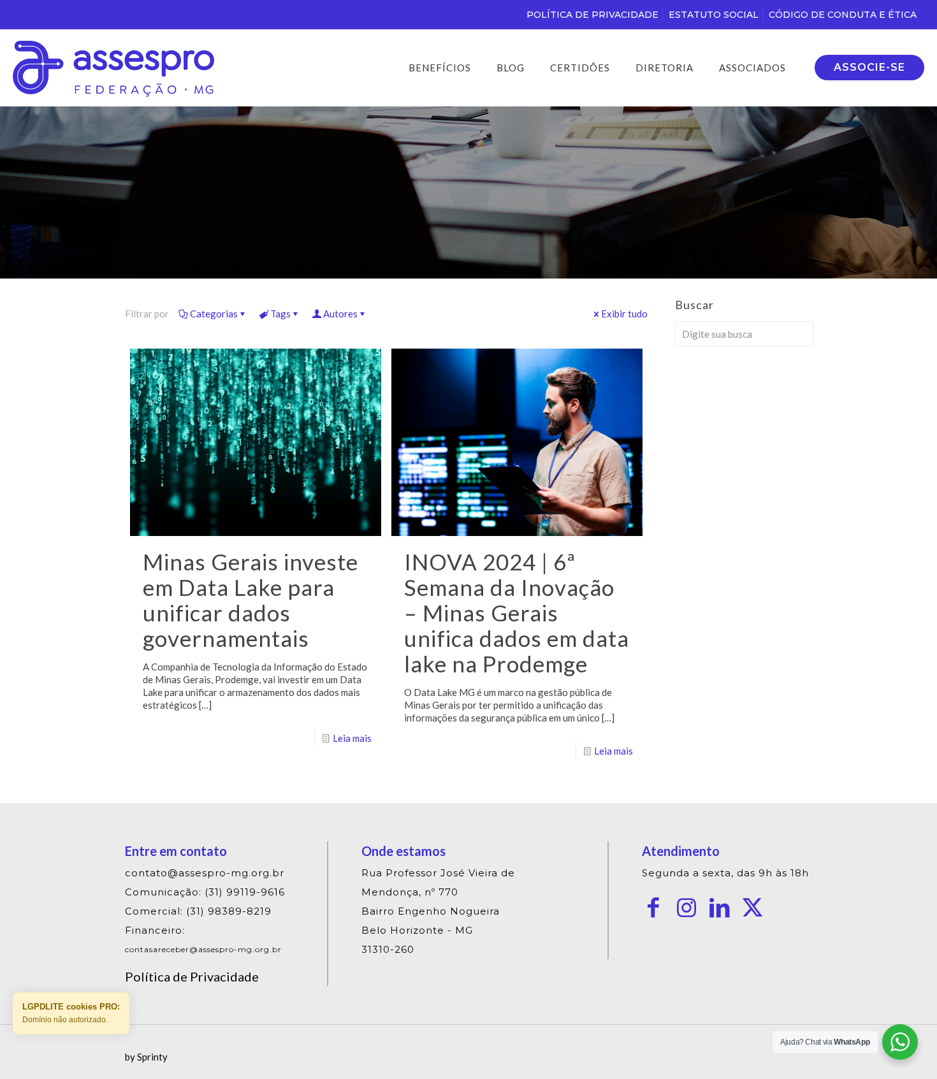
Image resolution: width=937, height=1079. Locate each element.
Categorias (214, 313)
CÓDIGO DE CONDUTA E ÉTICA (843, 14)
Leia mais (352, 738)
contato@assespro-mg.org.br (204, 873)
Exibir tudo (624, 313)
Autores (340, 313)
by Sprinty (146, 1056)
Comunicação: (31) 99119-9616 (205, 892)
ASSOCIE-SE (869, 67)
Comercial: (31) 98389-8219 (198, 911)
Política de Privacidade (192, 976)
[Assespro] (113, 67)
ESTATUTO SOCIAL (714, 14)
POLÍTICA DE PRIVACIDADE (592, 14)
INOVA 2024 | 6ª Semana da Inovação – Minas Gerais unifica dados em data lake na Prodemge (516, 612)
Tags (280, 313)
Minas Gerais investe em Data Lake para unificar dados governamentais (250, 599)
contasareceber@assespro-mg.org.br (203, 949)
